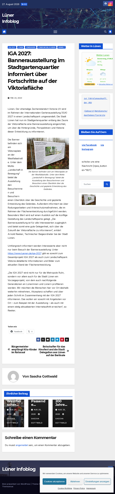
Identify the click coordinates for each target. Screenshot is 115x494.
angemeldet (22, 445)
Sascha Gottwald (43, 376)
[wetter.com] (89, 85)
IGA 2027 (12, 47)
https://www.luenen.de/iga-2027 (25, 253)
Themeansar (7, 486)
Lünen (20, 47)
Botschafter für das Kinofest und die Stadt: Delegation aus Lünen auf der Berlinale (52, 351)
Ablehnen (75, 481)
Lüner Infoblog (18, 469)
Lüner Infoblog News (47, 47)
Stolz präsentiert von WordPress (16, 484)
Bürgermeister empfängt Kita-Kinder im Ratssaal (24, 349)
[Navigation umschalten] (55, 32)
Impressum (91, 488)
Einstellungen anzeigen (97, 481)
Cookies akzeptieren (54, 481)
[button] (105, 31)
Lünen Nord (30, 47)
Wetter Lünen (102, 55)
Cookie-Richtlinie (65, 488)
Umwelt (61, 47)
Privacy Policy (79, 488)
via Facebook (89, 145)
